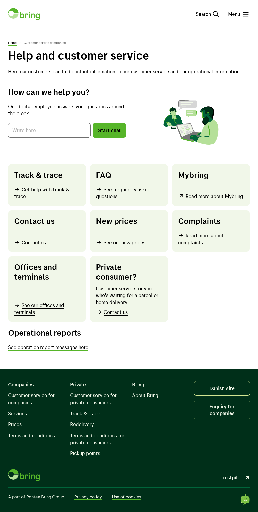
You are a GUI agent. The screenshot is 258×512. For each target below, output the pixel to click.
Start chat (109, 130)
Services (17, 413)
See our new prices (124, 242)
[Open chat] (245, 499)
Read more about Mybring (214, 196)
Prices (15, 424)
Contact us (34, 242)
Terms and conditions (31, 435)
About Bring (145, 395)
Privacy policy (88, 496)
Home (12, 43)
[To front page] (24, 14)
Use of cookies (126, 496)
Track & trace (85, 413)
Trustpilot (231, 477)
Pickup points (85, 453)
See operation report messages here (48, 347)
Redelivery (82, 424)
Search (203, 14)
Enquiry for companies (222, 410)
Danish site (222, 388)
